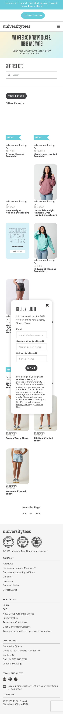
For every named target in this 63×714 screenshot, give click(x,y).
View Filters (16, 96)
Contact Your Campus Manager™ (21, 650)
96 (30, 513)
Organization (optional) (30, 341)
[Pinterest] (10, 680)
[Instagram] (5, 680)
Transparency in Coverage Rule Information (27, 631)
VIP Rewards (10, 590)
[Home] (16, 26)
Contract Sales (11, 585)
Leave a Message (12, 663)
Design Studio (33, 15)
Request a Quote (12, 646)
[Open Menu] (58, 26)
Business (8, 581)
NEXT (31, 368)
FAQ (5, 609)
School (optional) (26, 353)
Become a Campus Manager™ (19, 568)
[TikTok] (16, 680)
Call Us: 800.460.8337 (15, 659)
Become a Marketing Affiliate (19, 572)
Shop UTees (23, 323)
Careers (7, 576)
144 (38, 513)
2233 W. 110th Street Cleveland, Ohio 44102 (15, 703)
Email (19, 329)
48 (24, 513)
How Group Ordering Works (18, 613)
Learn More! (35, 6)
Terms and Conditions (15, 622)
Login (6, 605)
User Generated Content (16, 626)
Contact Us (9, 655)
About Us (8, 563)
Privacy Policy (23, 404)
